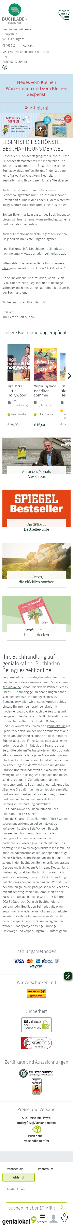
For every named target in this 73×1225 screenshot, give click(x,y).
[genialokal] (19, 1220)
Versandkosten (45, 1123)
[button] (42, 1219)
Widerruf (18, 1177)
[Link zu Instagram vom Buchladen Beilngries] (4, 68)
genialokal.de (11, 687)
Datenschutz (14, 1169)
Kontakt (28, 45)
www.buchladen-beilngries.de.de (43, 253)
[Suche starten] (62, 1208)
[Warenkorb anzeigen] (65, 1220)
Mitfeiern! (38, 107)
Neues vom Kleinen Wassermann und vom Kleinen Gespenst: (36, 88)
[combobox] (31, 1208)
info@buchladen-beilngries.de (43, 249)
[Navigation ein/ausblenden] (53, 1219)
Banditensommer (42, 393)
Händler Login (15, 1189)
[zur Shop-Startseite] (14, 13)
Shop (6, 268)
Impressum (45, 1169)
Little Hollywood (17, 393)
